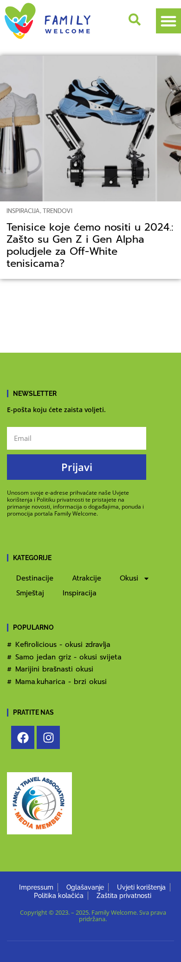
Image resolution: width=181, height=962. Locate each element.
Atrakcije (86, 578)
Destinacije (34, 578)
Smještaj (30, 593)
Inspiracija (23, 211)
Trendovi (57, 211)
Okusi (129, 578)
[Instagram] (48, 737)
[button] (168, 20)
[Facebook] (22, 737)
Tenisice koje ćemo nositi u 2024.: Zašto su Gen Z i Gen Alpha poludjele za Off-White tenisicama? (89, 245)
